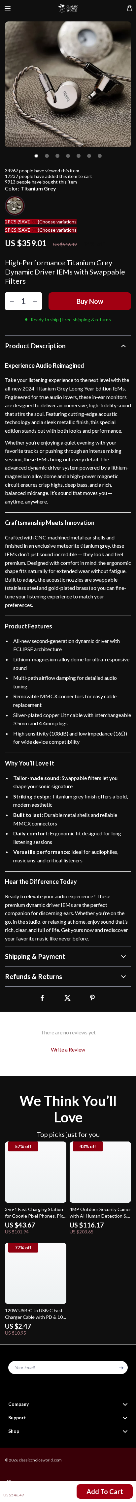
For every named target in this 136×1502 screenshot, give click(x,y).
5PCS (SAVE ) (22, 230)
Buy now (90, 301)
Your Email (25, 1367)
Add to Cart (104, 1491)
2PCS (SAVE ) (22, 221)
